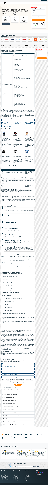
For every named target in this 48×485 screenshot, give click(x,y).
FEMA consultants (15, 478)
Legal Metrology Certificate (16, 475)
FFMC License (15, 476)
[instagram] (42, 472)
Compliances (27, 2)
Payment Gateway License (16, 480)
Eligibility (26, 45)
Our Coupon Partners (27, 476)
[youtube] (38, 472)
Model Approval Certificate (16, 474)
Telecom (19, 2)
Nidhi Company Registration (4, 475)
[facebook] (36, 472)
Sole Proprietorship (3, 477)
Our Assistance (35, 45)
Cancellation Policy (27, 474)
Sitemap (26, 480)
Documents (18, 45)
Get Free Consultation (18, 384)
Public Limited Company (4, 476)
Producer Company (3, 478)
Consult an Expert (44, 0)
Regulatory (14, 2)
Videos (25, 479)
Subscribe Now (36, 466)
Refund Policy (26, 473)
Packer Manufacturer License (16, 473)
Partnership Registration (4, 479)
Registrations (23, 2)
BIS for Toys (14, 479)
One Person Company (4, 473)
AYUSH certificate (15, 477)
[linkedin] (40, 472)
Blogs (39, 2)
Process (10, 45)
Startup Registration (4, 480)
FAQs (43, 45)
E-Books (26, 477)
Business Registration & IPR (34, 2)
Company (11, 2)
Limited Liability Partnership (5, 474)
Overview (2, 45)
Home (2, 31)
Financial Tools (43, 2)
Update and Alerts (38, 0)
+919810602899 (27, 0)
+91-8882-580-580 (33, 0)
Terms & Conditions (27, 475)
